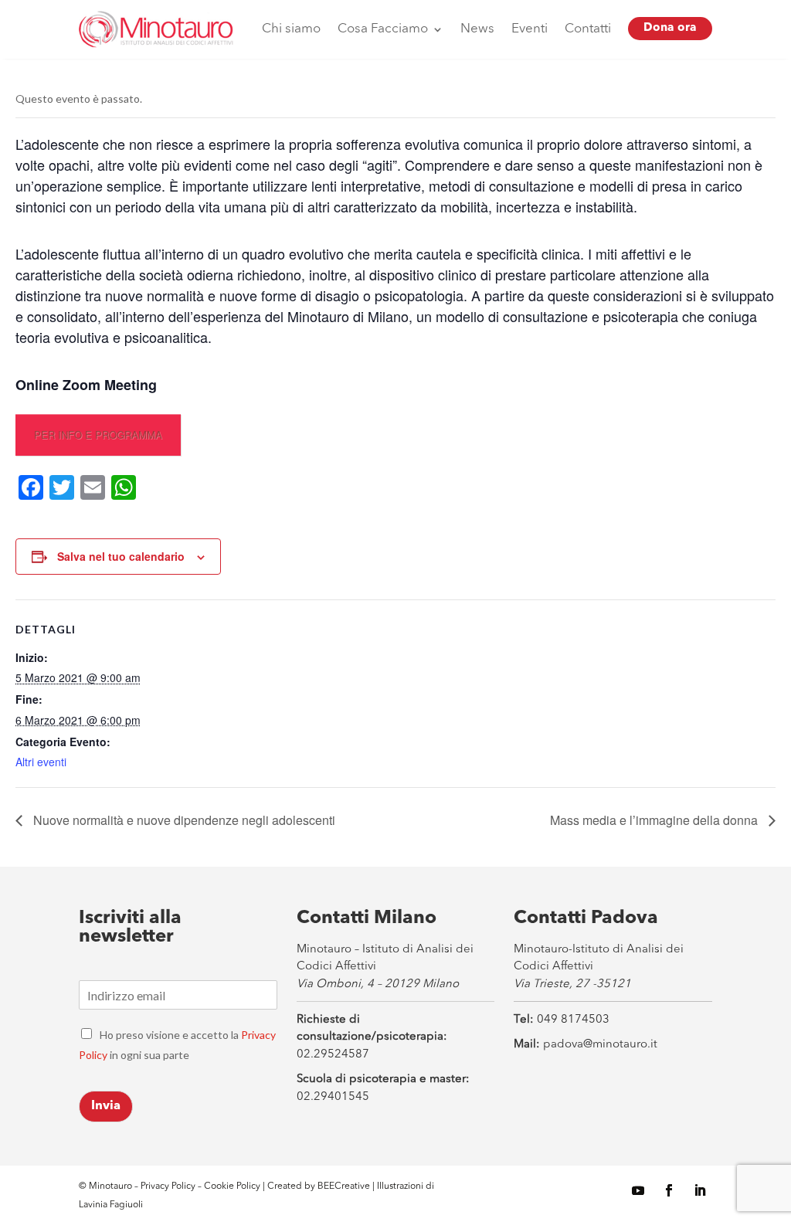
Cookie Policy (233, 1186)
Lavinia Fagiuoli (111, 1205)
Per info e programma (98, 434)
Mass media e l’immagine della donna (655, 820)
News (477, 29)
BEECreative (342, 1186)
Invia (106, 1106)
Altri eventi (40, 761)
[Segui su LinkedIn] (699, 1190)
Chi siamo (291, 29)
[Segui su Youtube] (638, 1190)
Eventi (529, 29)
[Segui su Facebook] (669, 1190)
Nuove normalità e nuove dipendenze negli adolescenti (182, 820)
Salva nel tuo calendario (121, 556)
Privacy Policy (168, 1186)
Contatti (588, 29)
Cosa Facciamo (383, 29)
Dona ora (670, 28)
